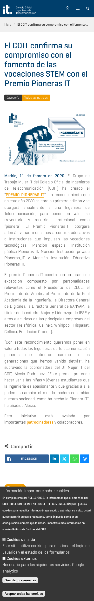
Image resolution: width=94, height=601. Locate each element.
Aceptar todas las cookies (24, 593)
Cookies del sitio (21, 539)
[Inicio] (19, 9)
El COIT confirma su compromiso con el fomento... (52, 24)
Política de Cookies (23, 529)
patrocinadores (40, 422)
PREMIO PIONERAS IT (25, 194)
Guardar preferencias (20, 580)
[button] (67, 8)
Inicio (7, 24)
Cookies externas (22, 558)
